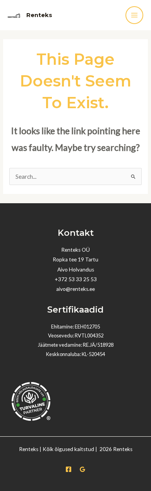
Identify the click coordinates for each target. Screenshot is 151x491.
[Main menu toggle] (134, 15)
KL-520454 (93, 354)
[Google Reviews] (82, 469)
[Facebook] (68, 469)
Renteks (39, 15)
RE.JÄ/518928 (98, 345)
